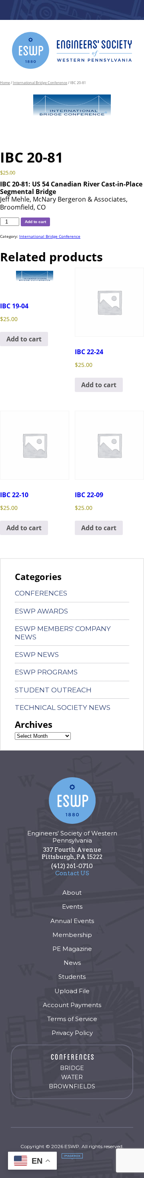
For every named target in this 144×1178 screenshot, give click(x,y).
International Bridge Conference (40, 82)
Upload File (72, 991)
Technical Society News (62, 708)
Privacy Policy (72, 1033)
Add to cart (35, 222)
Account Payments (72, 1005)
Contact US (72, 873)
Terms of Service (72, 1019)
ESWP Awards (41, 611)
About (72, 892)
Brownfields (72, 1086)
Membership (72, 935)
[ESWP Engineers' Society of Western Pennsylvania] (72, 50)
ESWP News (37, 655)
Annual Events (72, 921)
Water (72, 1077)
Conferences (41, 593)
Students (72, 976)
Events (72, 906)
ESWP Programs (46, 672)
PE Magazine (72, 949)
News (72, 962)
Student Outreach (53, 690)
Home (5, 82)
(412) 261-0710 (72, 866)
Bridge (72, 1068)
